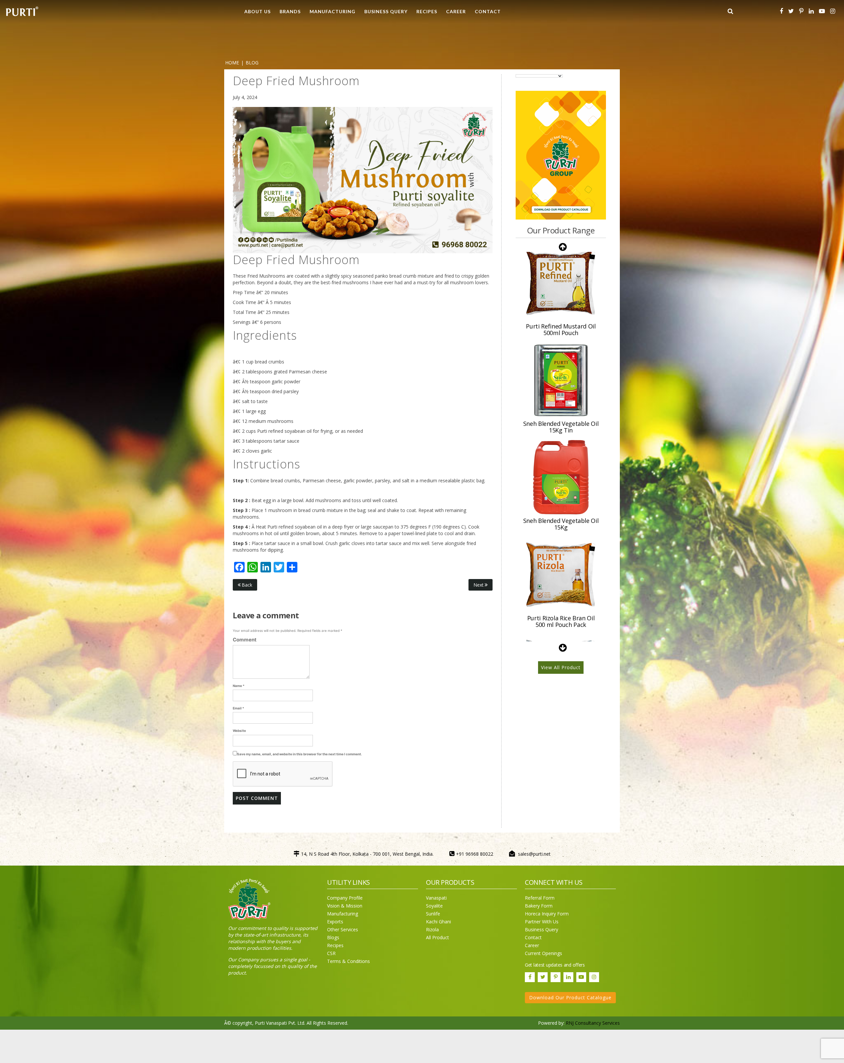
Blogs (333, 937)
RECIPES (426, 11)
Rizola (432, 929)
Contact (533, 937)
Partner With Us (541, 921)
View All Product (561, 667)
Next (478, 585)
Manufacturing (342, 913)
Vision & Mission (344, 906)
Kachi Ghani (438, 921)
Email (238, 708)
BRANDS (290, 11)
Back (247, 585)
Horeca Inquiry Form (547, 913)
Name (239, 686)
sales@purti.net (534, 854)
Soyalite (434, 906)
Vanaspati (436, 898)
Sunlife (433, 913)
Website (239, 731)
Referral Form (540, 898)
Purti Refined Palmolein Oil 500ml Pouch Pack (560, 621)
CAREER (456, 11)
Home (232, 62)
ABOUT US (257, 11)
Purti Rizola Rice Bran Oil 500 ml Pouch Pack (561, 524)
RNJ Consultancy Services (593, 1023)
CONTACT (488, 11)
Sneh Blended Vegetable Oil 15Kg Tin (561, 329)
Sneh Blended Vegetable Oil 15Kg (561, 426)
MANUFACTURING (332, 11)
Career (532, 945)
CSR (331, 953)
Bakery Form (539, 906)
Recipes (335, 945)
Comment (244, 639)
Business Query (385, 11)
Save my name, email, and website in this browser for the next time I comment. (299, 754)
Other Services (342, 929)
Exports (335, 921)
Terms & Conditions (348, 961)
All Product (437, 937)
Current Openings (543, 953)
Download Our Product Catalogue (570, 997)
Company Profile (345, 898)
